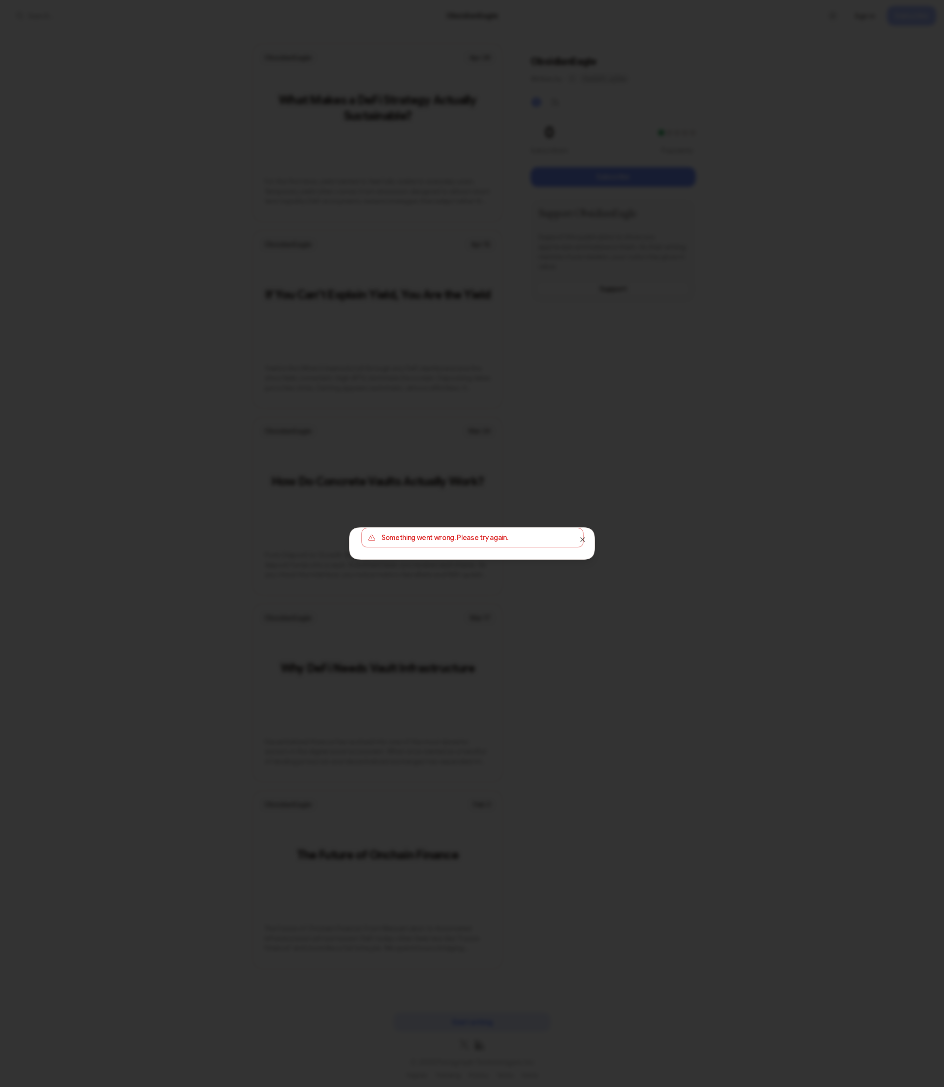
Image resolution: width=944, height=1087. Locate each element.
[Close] (583, 540)
